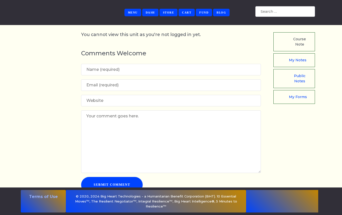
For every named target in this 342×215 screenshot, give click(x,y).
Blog (221, 12)
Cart (186, 12)
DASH (150, 12)
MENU (133, 12)
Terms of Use (43, 196)
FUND (204, 12)
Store (168, 12)
